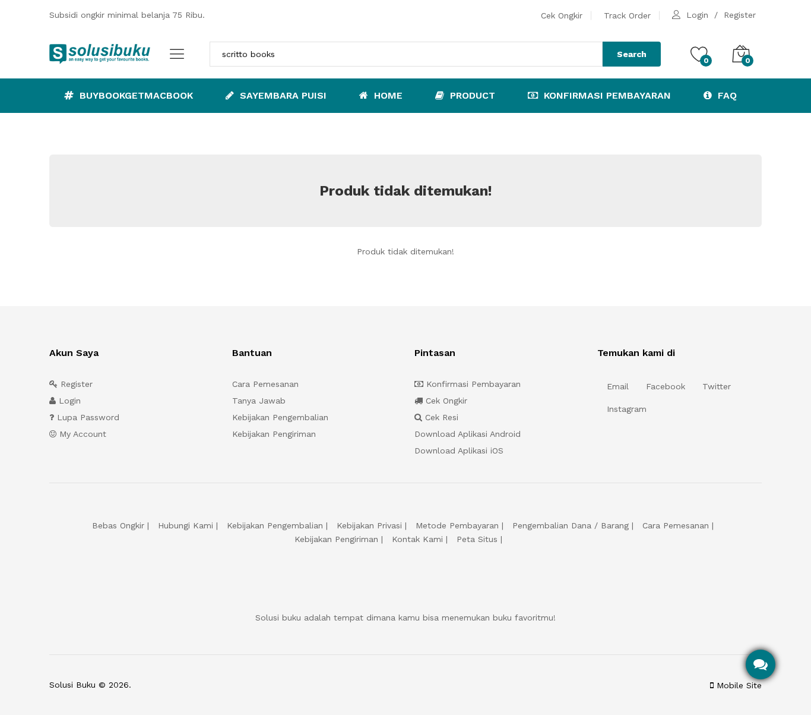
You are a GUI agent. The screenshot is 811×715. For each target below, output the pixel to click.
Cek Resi (440, 417)
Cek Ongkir (561, 15)
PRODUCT (471, 95)
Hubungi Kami (185, 525)
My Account (81, 434)
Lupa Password (86, 417)
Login (697, 15)
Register (740, 15)
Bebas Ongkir (118, 525)
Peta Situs (477, 539)
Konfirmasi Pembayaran (606, 95)
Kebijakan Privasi (369, 525)
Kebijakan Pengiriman (274, 434)
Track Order (627, 15)
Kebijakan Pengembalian (280, 417)
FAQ (726, 95)
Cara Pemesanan (265, 384)
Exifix (208, 684)
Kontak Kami (417, 539)
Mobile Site (738, 685)
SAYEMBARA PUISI (282, 95)
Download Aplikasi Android (467, 434)
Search (632, 54)
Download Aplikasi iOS (458, 450)
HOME (387, 95)
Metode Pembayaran (457, 525)
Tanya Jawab (259, 400)
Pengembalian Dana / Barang (570, 525)
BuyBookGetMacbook (135, 95)
